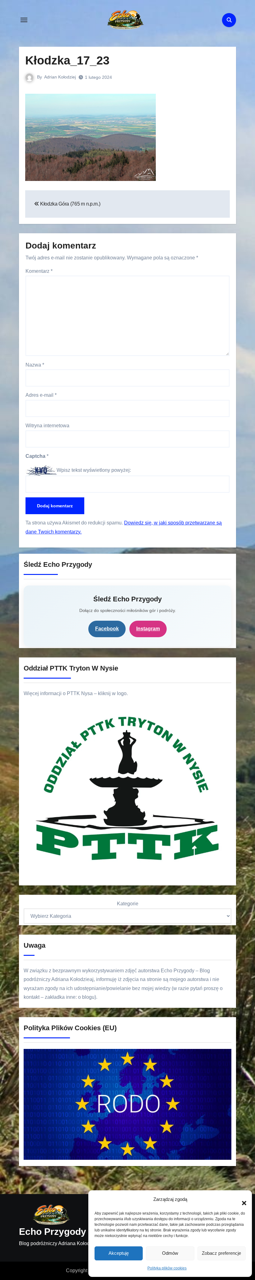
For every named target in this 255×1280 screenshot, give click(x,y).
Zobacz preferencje (221, 1253)
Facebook (107, 628)
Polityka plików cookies (167, 1268)
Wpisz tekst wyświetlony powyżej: (94, 470)
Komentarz (39, 271)
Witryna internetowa (47, 425)
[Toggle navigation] (24, 20)
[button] (241, 1199)
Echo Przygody (52, 1231)
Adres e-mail (41, 395)
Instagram (148, 628)
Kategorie (127, 903)
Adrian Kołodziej (60, 76)
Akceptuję (119, 1253)
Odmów (170, 1253)
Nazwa (35, 364)
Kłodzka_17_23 (67, 60)
